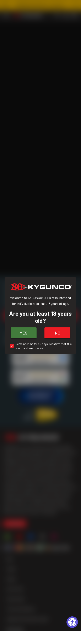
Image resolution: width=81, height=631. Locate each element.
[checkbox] (40, 346)
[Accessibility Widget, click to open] (72, 622)
